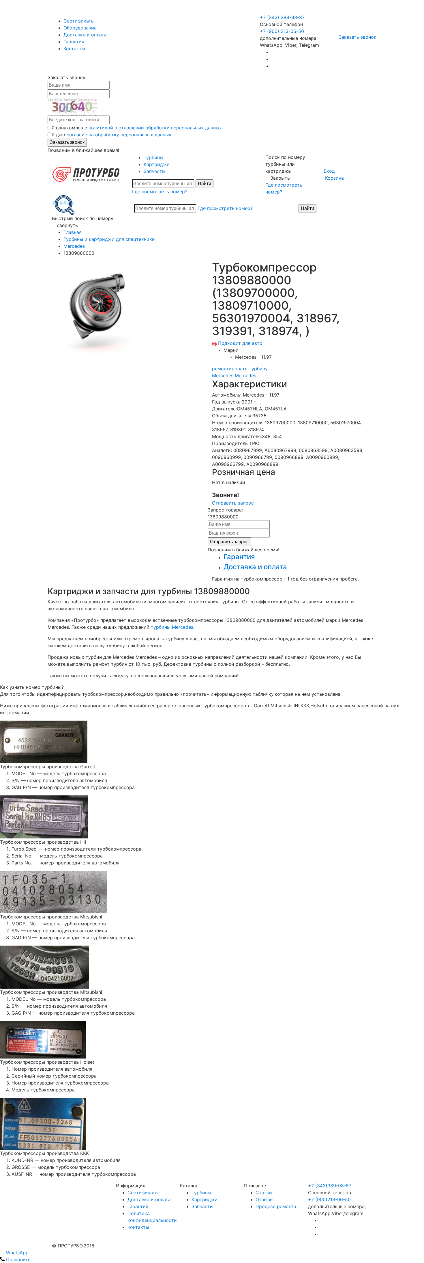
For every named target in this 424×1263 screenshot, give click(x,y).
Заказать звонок (357, 37)
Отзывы (264, 1199)
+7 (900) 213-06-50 (282, 10)
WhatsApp (17, 1252)
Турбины (153, 157)
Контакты (74, 48)
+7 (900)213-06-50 (329, 1199)
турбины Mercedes (172, 627)
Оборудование (80, 28)
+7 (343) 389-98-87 (282, 17)
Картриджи (157, 164)
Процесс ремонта (276, 1206)
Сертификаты (79, 21)
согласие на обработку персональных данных (119, 134)
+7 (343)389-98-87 (329, 1185)
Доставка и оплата (85, 35)
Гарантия (73, 41)
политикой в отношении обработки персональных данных (155, 128)
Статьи (264, 1192)
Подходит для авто (240, 343)
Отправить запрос (233, 503)
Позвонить (18, 1259)
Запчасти (154, 171)
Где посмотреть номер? (159, 191)
